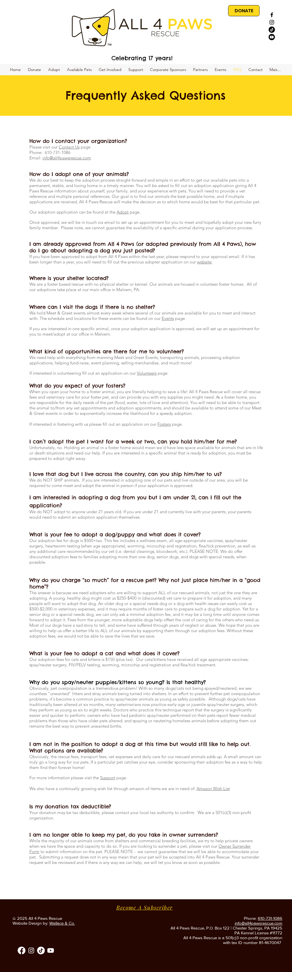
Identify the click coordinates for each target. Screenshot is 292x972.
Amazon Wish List (213, 788)
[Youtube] (272, 37)
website (204, 262)
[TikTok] (272, 30)
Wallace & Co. (62, 923)
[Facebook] (21, 950)
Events (168, 318)
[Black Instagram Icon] (272, 22)
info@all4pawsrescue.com (66, 158)
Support (107, 777)
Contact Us (69, 147)
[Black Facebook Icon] (272, 15)
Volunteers (147, 373)
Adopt (123, 212)
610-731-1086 (270, 918)
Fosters (164, 424)
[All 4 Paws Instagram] (31, 950)
